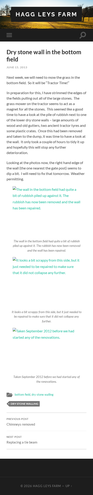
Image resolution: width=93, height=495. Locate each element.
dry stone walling (42, 394)
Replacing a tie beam (22, 440)
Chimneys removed (21, 422)
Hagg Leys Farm (46, 14)
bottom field (22, 394)
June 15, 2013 (17, 67)
